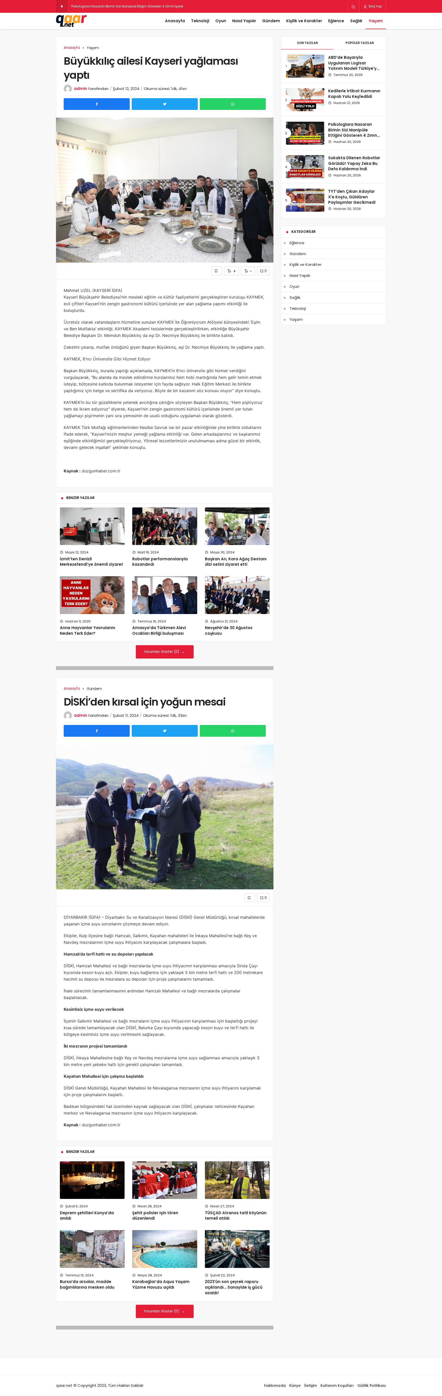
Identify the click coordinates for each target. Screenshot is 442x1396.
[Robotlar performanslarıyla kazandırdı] (164, 526)
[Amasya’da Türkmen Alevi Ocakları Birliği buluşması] (164, 595)
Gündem (271, 21)
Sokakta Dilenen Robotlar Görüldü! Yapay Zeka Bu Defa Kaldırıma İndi (354, 163)
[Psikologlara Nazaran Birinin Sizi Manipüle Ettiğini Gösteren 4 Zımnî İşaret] (305, 133)
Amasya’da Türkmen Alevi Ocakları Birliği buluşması (159, 630)
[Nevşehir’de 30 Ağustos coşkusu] (237, 595)
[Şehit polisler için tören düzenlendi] (164, 1180)
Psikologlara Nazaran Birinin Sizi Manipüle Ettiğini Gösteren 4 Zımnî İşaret (353, 133)
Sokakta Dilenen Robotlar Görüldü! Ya (100, 6)
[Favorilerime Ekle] (217, 270)
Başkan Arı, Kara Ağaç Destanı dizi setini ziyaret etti (236, 561)
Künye (295, 1385)
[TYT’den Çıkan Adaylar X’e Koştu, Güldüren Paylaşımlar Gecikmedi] (305, 200)
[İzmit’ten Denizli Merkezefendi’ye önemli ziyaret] (92, 526)
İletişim (310, 1385)
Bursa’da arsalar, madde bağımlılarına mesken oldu (87, 1284)
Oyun (220, 21)
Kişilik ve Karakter (304, 21)
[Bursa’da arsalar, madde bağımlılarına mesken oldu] (92, 1249)
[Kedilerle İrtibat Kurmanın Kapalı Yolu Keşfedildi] (305, 99)
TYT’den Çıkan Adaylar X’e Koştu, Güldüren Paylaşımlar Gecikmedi (351, 197)
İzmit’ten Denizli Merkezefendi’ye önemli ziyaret (91, 561)
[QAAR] (71, 21)
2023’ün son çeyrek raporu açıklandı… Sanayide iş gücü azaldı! (233, 1287)
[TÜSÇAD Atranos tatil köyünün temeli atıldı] (237, 1180)
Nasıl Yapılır (244, 21)
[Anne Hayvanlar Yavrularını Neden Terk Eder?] (92, 595)
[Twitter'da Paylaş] (165, 104)
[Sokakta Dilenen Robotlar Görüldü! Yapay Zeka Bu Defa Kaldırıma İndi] (305, 166)
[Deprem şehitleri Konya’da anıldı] (92, 1180)
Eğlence (336, 21)
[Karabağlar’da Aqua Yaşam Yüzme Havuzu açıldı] (164, 1249)
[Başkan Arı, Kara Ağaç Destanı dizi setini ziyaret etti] (237, 526)
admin (80, 88)
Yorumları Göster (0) (162, 651)
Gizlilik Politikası (371, 1385)
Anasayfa (175, 21)
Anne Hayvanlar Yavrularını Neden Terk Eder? (87, 630)
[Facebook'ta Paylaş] (97, 104)
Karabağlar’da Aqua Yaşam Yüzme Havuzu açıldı (161, 1284)
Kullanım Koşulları (337, 1385)
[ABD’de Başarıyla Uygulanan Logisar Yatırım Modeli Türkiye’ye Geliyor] (305, 66)
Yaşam (376, 21)
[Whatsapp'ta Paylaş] (233, 104)
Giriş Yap (375, 6)
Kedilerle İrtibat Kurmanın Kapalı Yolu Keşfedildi (354, 93)
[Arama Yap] (353, 6)
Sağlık (356, 21)
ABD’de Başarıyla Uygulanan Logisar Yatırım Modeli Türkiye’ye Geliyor (353, 66)
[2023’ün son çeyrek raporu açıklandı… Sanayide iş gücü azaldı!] (237, 1249)
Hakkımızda (275, 1385)
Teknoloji (200, 21)
